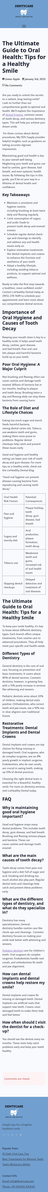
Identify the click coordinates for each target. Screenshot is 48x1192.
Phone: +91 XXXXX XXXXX (18, 1186)
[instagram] (12, 1134)
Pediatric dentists (12, 950)
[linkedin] (16, 1134)
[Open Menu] (24, 26)
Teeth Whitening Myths (16, 1164)
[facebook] (4, 1134)
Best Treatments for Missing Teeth (22, 1159)
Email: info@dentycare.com (18, 1181)
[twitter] (8, 1134)
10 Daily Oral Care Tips (15, 1153)
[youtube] (20, 1134)
